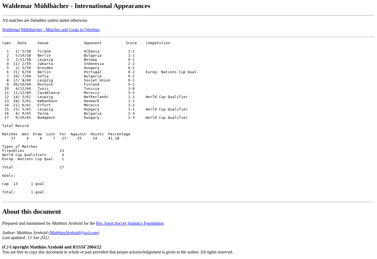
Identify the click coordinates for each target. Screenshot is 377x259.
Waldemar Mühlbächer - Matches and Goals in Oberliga (51, 29)
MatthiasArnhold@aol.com (74, 232)
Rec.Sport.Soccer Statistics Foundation (130, 223)
